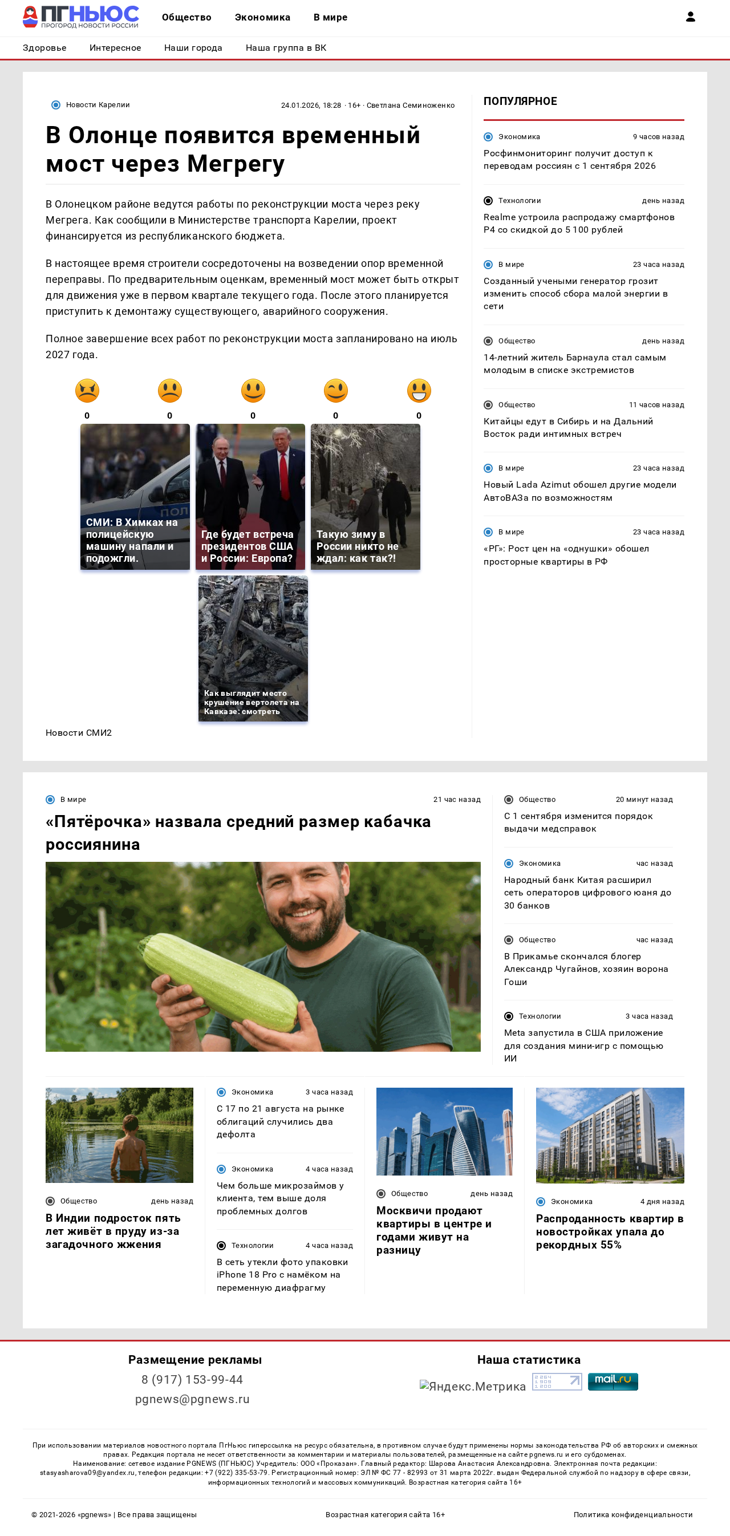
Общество (516, 341)
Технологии (519, 200)
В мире (511, 264)
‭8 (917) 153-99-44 (192, 1380)
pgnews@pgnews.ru (192, 1399)
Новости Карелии (98, 104)
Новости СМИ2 (79, 732)
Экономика (519, 136)
